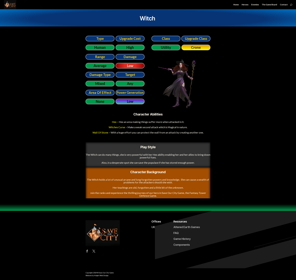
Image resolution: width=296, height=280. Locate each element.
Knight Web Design (101, 275)
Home (236, 5)
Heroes (245, 5)
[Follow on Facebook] (87, 251)
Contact (284, 5)
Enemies (255, 5)
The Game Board (269, 5)
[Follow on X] (94, 251)
